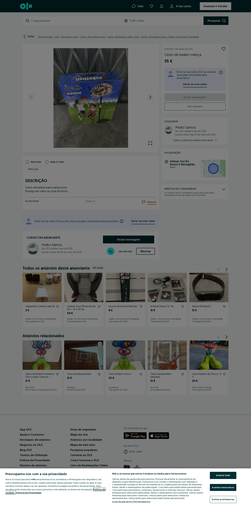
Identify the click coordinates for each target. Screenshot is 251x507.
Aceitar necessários (223, 487)
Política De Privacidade (28, 492)
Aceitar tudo (223, 475)
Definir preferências (223, 499)
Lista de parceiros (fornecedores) (131, 501)
